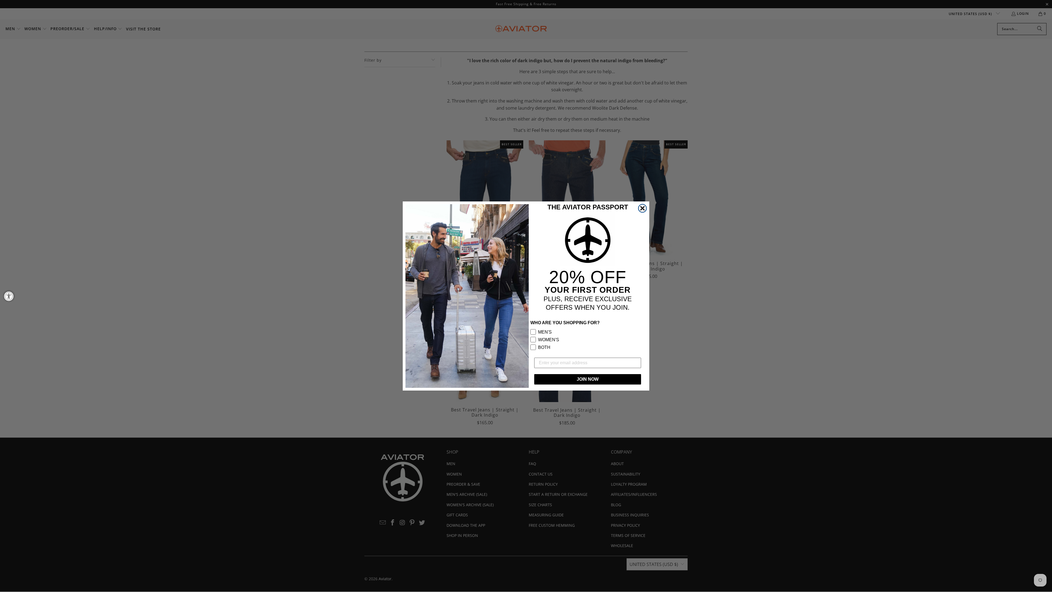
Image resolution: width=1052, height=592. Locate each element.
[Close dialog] (642, 208)
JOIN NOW (588, 379)
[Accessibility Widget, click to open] (9, 296)
